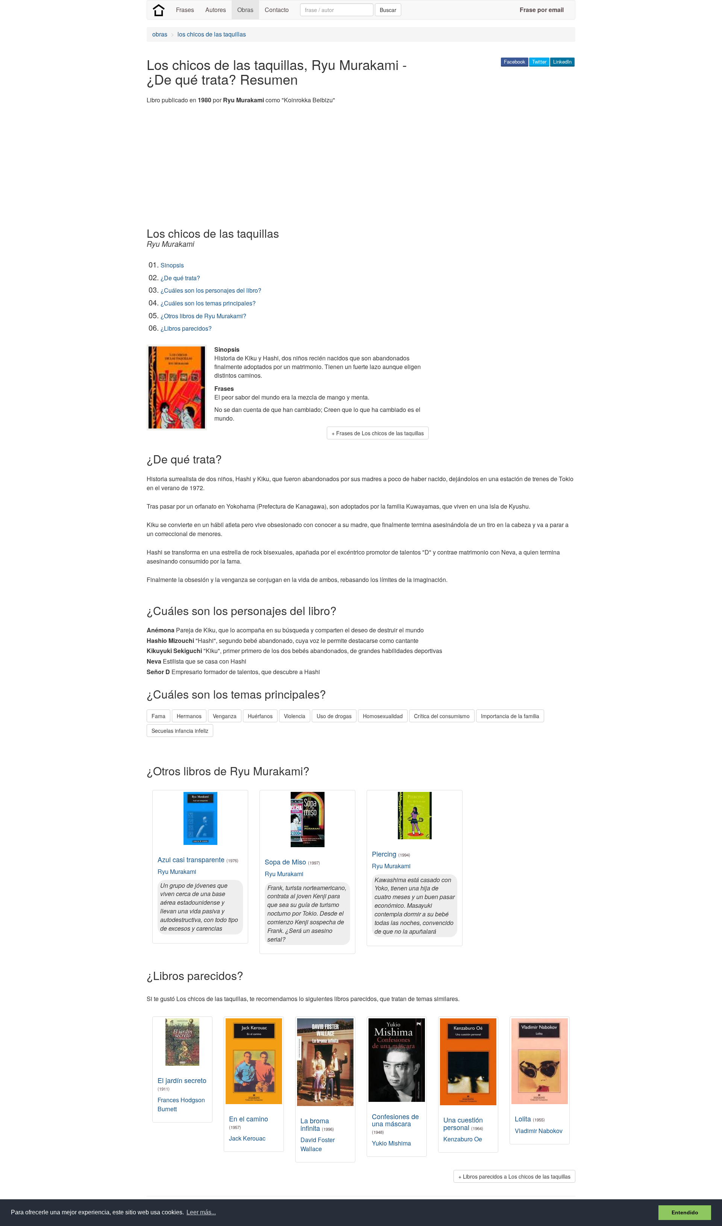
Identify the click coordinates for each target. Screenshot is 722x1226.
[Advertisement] (283, 166)
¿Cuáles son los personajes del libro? (211, 290)
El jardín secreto (182, 1083)
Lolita (530, 1118)
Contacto (277, 9)
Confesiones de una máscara (395, 1123)
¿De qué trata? (180, 277)
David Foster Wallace (317, 1144)
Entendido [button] (685, 1212)
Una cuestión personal (463, 1123)
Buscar (388, 10)
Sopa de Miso (292, 861)
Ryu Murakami (177, 871)
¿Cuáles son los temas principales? (208, 303)
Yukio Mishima (391, 1143)
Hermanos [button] (189, 716)
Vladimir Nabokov (539, 1130)
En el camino (248, 1122)
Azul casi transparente (198, 859)
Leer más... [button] (201, 1212)
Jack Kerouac (247, 1138)
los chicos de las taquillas (211, 34)
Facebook (514, 61)
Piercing (391, 853)
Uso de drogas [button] (334, 716)
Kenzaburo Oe (462, 1139)
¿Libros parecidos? (186, 328)
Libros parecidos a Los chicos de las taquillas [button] (516, 1176)
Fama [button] (158, 716)
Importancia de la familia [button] (510, 716)
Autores (215, 9)
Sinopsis (172, 265)
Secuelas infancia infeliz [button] (180, 730)
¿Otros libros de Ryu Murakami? (203, 315)
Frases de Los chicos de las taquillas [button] (380, 433)
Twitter (539, 61)
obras (159, 34)
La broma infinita (317, 1124)
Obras (245, 9)
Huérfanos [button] (260, 716)
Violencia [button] (294, 716)
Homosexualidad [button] (383, 716)
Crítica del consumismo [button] (442, 716)
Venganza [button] (225, 716)
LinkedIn (562, 61)
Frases (185, 9)
